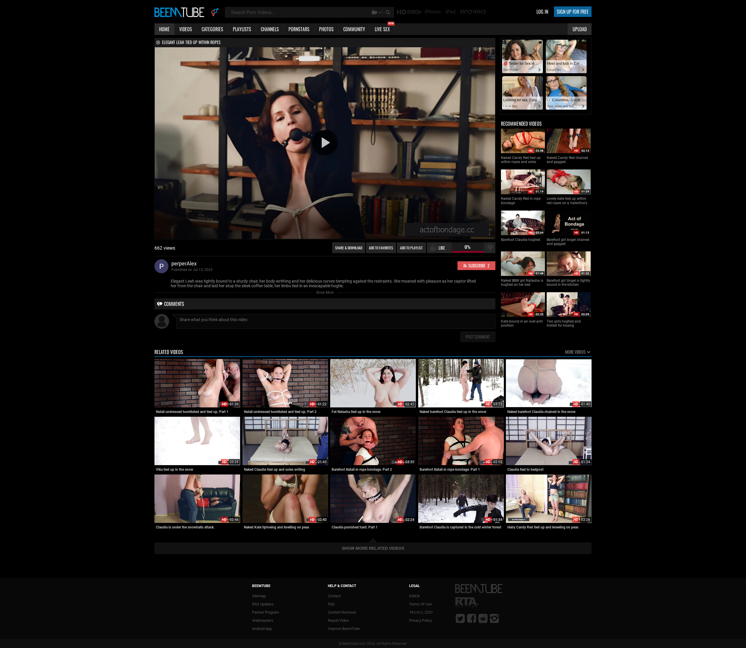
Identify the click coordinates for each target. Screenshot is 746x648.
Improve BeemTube (344, 628)
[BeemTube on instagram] (494, 618)
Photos (326, 29)
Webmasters (262, 620)
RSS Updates (263, 604)
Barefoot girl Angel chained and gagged (568, 242)
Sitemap (259, 596)
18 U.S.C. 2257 (421, 612)
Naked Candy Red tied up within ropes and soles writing (521, 160)
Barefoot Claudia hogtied (520, 240)
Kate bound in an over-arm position (522, 323)
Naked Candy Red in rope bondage (521, 201)
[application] (325, 143)
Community (354, 29)
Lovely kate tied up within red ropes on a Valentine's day (567, 201)
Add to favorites (381, 247)
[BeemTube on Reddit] (483, 618)
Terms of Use (420, 604)
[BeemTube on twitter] (460, 618)
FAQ (331, 604)
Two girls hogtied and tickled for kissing (564, 323)
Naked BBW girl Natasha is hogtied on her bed (522, 283)
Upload (580, 29)
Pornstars (298, 29)
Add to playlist (411, 247)
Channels (270, 29)
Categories (212, 29)
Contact (334, 596)
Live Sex (384, 28)
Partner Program (265, 612)
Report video (338, 620)
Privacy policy (420, 620)
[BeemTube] (180, 12)
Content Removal (342, 612)
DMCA (414, 596)
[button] (325, 142)
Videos (185, 29)
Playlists (242, 29)
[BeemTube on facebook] (471, 618)
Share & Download (348, 247)
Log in (542, 11)
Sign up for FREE (573, 11)
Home (164, 29)
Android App (262, 628)
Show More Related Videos (373, 548)
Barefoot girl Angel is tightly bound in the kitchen (568, 283)
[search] (388, 12)
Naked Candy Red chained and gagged (567, 160)
